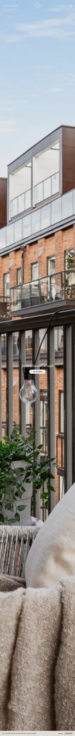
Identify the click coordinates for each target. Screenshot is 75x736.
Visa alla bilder (37, 372)
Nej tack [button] (61, 733)
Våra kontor (61, 6)
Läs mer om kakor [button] (31, 733)
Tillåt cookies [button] (68, 733)
